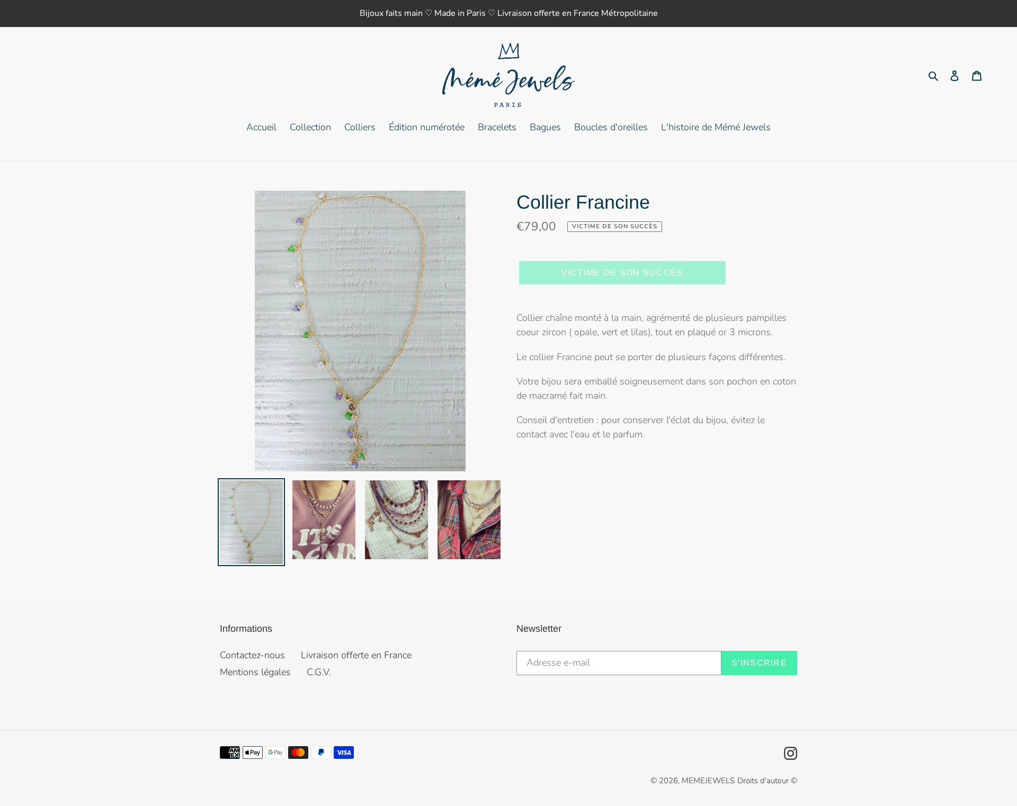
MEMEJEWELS (708, 780)
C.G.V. (319, 672)
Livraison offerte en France (356, 655)
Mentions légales (255, 672)
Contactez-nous (252, 655)
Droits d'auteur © (767, 780)
